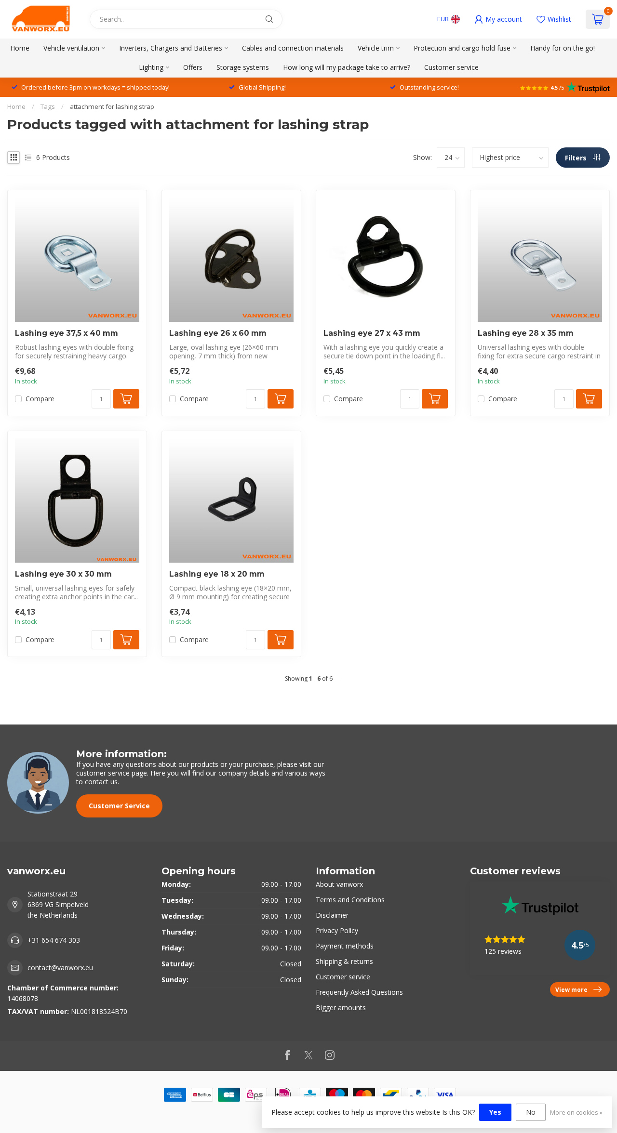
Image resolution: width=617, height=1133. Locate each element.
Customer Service (119, 805)
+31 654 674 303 (53, 940)
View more (571, 989)
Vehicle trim (376, 48)
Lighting (151, 67)
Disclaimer (332, 915)
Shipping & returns (344, 961)
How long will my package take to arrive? (346, 67)
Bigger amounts (341, 1007)
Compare (40, 398)
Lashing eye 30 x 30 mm (63, 574)
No (531, 1112)
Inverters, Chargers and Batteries (170, 48)
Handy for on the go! (562, 48)
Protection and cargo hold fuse (462, 48)
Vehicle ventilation (71, 48)
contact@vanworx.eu (60, 967)
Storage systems (242, 67)
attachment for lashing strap (112, 106)
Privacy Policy (337, 930)
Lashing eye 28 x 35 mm (526, 333)
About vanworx (339, 884)
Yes (495, 1112)
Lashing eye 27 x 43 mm (371, 333)
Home (19, 48)
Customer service (451, 67)
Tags (47, 106)
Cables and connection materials (293, 48)
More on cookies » (576, 1112)
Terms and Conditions (350, 899)
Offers (192, 67)
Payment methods (345, 945)
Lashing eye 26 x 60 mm (218, 333)
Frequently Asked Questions (359, 992)
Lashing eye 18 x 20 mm (217, 574)
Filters (577, 157)
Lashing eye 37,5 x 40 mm (66, 333)
